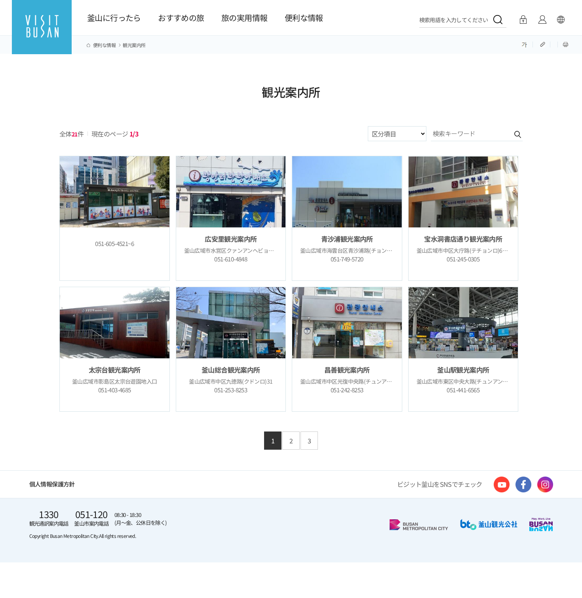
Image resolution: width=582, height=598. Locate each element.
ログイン (523, 20)
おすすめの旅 (181, 17)
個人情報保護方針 (52, 484)
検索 (510, 134)
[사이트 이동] (502, 484)
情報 (542, 20)
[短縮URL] (543, 44)
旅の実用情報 (244, 17)
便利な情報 (304, 17)
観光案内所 (134, 45)
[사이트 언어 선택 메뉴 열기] (560, 20)
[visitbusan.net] (42, 34)
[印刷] (565, 44)
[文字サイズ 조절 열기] (524, 44)
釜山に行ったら (114, 17)
